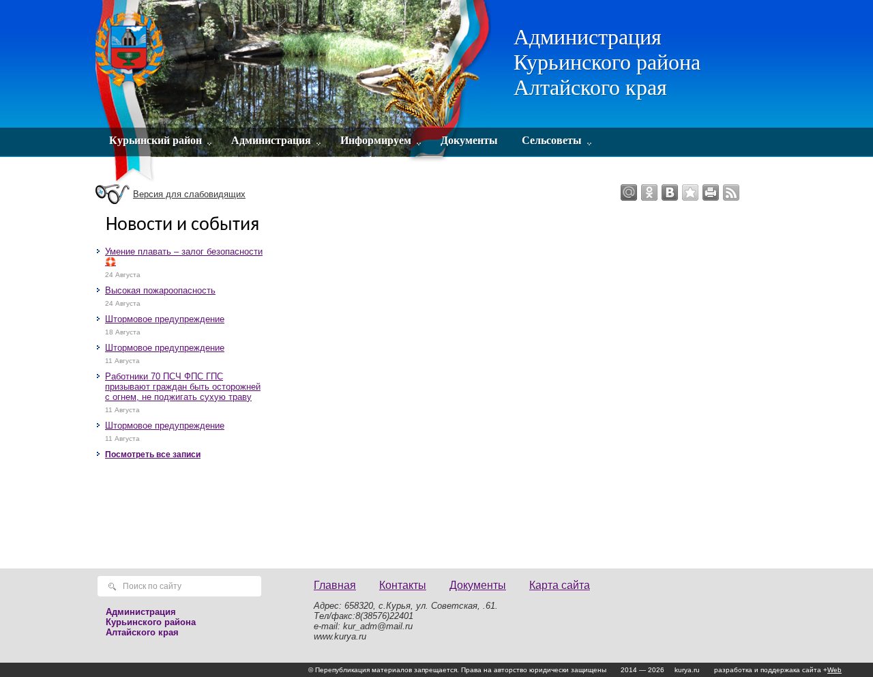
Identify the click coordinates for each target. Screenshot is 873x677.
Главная (335, 585)
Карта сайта (559, 585)
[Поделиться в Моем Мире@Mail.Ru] (629, 192)
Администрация (271, 140)
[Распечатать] (710, 192)
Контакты (402, 585)
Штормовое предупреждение (164, 319)
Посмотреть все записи (153, 454)
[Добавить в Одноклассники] (649, 192)
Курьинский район (155, 140)
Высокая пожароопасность (160, 290)
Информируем (375, 140)
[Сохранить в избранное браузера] (690, 192)
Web (834, 670)
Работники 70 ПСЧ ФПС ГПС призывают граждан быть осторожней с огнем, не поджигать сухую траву (183, 386)
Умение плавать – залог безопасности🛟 (184, 256)
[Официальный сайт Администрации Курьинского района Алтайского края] (294, 92)
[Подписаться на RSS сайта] (731, 192)
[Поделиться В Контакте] (670, 192)
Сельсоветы (552, 140)
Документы (469, 140)
